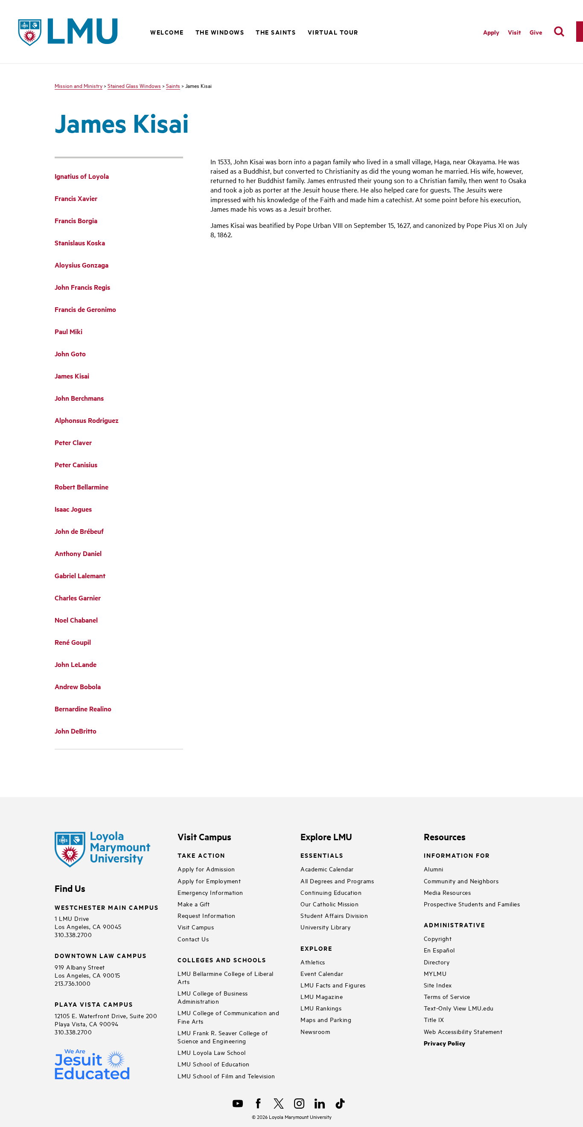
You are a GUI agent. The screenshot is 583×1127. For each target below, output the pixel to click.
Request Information (207, 915)
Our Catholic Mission (329, 904)
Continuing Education (330, 892)
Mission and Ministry (78, 85)
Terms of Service (447, 996)
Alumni (433, 869)
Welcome (167, 31)
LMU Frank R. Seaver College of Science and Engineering (223, 1036)
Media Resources (447, 892)
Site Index (438, 985)
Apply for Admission (206, 869)
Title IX (434, 1019)
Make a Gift (194, 904)
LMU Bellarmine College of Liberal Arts (226, 977)
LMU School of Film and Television (226, 1076)
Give (536, 31)
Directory (437, 962)
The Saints (276, 31)
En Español (439, 950)
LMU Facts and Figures (333, 985)
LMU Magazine (321, 996)
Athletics (312, 962)
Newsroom (315, 1031)
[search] (559, 31)
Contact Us (193, 939)
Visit (514, 31)
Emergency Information (210, 892)
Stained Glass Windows (134, 85)
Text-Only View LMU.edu (459, 1008)
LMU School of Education (214, 1064)
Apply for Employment (209, 881)
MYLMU (435, 973)
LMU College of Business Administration (213, 997)
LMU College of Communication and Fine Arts (228, 1016)
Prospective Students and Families (472, 904)
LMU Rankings (320, 1008)
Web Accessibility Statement (463, 1031)
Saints (173, 85)
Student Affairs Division (334, 915)
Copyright (438, 938)
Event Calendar (321, 973)
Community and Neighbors (461, 881)
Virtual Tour (333, 31)
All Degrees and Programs (337, 881)
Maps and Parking (325, 1019)
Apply (491, 31)
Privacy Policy (445, 1043)
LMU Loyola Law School (212, 1052)
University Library (325, 927)
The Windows (220, 31)
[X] (278, 1103)
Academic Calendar (327, 869)
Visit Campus (196, 927)
